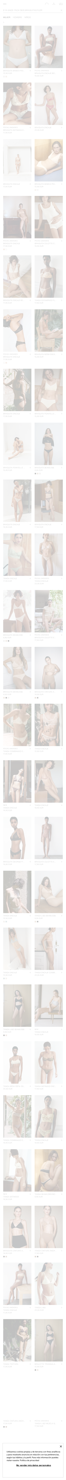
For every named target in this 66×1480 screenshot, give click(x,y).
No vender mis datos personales (33, 1465)
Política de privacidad (29, 1460)
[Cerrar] (61, 1446)
